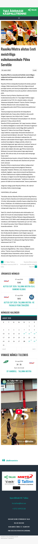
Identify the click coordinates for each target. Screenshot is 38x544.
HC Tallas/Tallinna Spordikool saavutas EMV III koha (9, 264)
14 (24, 333)
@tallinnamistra (12, 460)
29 (29, 341)
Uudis (34, 70)
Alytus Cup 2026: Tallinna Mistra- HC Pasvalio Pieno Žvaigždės (19, 304)
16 (34, 333)
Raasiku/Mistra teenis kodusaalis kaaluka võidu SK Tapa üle (28, 264)
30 (34, 341)
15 (29, 333)
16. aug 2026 (19, 361)
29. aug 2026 (19, 279)
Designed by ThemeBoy (7, 538)
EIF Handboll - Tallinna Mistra (19, 371)
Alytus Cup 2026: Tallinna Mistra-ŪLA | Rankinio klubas (19, 288)
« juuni (4, 349)
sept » (34, 349)
